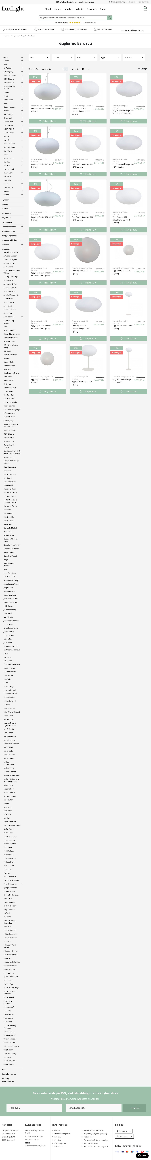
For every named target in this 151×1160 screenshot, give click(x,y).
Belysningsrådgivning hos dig (95, 1133)
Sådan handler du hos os (94, 1130)
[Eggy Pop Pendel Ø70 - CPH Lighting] (47, 194)
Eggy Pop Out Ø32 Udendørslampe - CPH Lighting (80, 111)
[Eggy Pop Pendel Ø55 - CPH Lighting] (47, 87)
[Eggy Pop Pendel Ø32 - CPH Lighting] (47, 141)
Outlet (103, 9)
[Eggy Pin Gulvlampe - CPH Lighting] (128, 303)
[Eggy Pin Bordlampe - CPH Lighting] (88, 358)
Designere (92, 9)
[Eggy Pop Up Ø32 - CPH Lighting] (128, 250)
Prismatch (58, 1146)
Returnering (89, 1137)
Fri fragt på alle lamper (46, 29)
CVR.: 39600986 (8, 1133)
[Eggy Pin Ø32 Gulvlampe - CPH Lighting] (128, 358)
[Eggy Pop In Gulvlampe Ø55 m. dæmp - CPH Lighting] (47, 250)
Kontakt (132, 2)
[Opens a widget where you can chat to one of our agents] (142, 1156)
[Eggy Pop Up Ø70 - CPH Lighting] (88, 250)
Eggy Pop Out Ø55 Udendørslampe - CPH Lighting (121, 220)
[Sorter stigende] (66, 69)
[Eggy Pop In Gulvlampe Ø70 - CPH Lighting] (128, 141)
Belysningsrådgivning (117, 2)
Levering (57, 1137)
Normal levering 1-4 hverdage (76, 29)
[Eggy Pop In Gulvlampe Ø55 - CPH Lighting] (88, 141)
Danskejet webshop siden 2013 (133, 31)
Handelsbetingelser (62, 1133)
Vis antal (75, 69)
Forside (6, 36)
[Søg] (109, 17)
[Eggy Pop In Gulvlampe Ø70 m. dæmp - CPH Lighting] (128, 87)
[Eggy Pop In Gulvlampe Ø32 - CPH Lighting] (88, 194)
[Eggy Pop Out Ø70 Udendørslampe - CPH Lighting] (88, 303)
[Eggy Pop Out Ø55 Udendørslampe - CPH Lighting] (128, 194)
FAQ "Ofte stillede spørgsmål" (96, 1146)
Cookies (57, 1140)
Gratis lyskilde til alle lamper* (16, 29)
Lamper (57, 9)
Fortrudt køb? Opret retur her (96, 1140)
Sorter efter (34, 69)
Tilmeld (134, 1107)
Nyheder (79, 9)
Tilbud (47, 9)
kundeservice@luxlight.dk (35, 1145)
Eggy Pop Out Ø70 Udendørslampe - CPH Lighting (80, 329)
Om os (57, 1130)
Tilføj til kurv (49, 121)
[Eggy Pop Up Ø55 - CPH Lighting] (47, 358)
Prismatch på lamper (104, 29)
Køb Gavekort (143, 2)
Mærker (68, 9)
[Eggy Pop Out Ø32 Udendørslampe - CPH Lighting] (88, 87)
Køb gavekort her (91, 1143)
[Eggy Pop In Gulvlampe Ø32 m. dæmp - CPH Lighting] (47, 303)
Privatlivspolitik (60, 1143)
